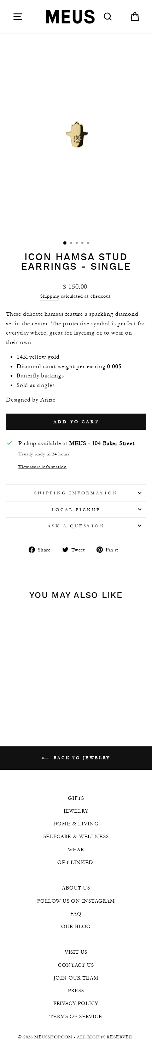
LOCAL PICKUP (76, 509)
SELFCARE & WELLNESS (76, 836)
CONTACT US (76, 965)
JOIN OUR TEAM (76, 977)
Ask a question (76, 526)
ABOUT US (76, 887)
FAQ (75, 913)
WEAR (76, 849)
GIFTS (76, 798)
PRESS (76, 990)
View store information (42, 467)
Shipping (49, 296)
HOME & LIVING (76, 823)
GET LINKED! (76, 862)
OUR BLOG (76, 926)
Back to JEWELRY (81, 758)
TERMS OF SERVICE (75, 1016)
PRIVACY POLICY (76, 1003)
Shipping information (76, 493)
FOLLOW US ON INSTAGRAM (76, 900)
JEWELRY (76, 810)
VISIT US (76, 951)
